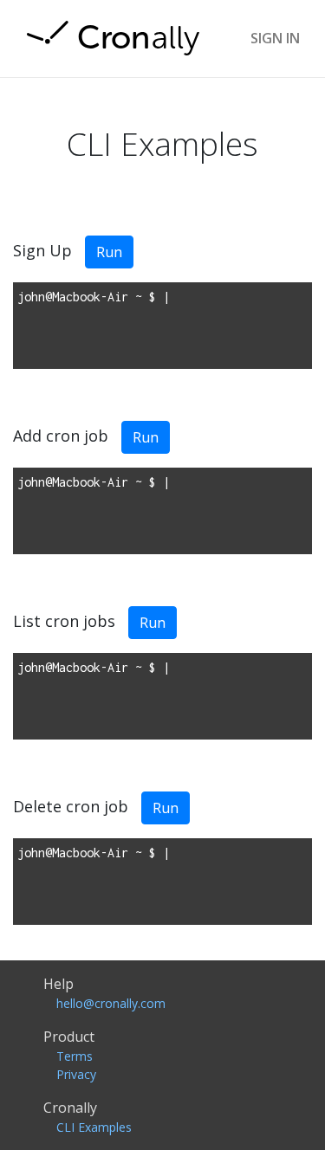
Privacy (76, 1074)
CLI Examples (94, 1127)
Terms (74, 1056)
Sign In (275, 38)
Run (109, 252)
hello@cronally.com (111, 1003)
